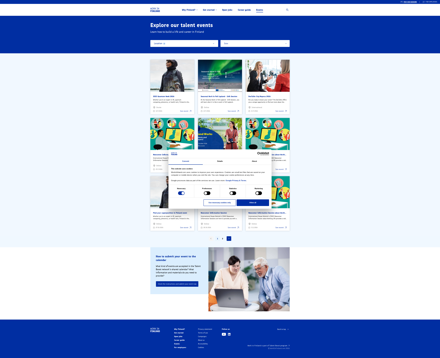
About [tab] (254, 161)
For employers (180, 347)
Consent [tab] (185, 161)
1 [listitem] (217, 238)
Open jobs (227, 9)
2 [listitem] (222, 238)
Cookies (201, 347)
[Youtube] (224, 334)
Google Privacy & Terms (236, 181)
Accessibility (203, 344)
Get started (208, 9)
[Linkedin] (229, 334)
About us (201, 340)
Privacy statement (205, 329)
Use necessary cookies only (220, 203)
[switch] (207, 193)
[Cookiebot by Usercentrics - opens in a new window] (259, 153)
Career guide (244, 9)
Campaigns (202, 336)
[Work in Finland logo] (155, 10)
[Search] (287, 10)
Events (259, 9)
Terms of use (203, 333)
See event (184, 111)
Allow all (252, 203)
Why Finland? (188, 9)
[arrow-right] (229, 238)
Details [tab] (220, 161)
